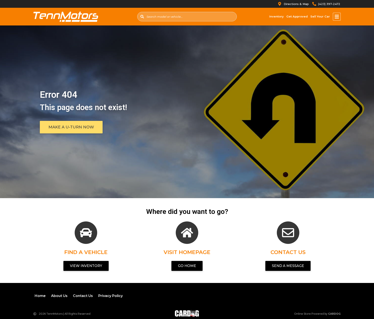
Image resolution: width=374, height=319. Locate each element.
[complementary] (361, 306)
